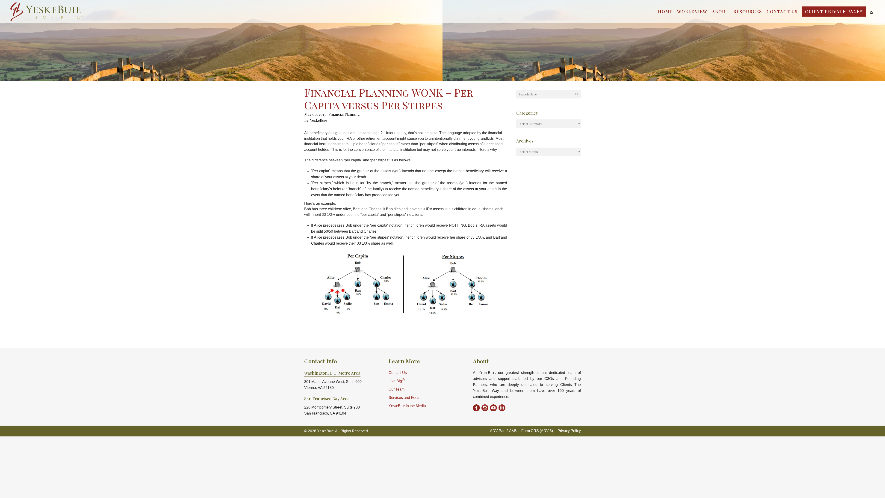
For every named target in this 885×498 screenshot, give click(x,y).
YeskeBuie (318, 120)
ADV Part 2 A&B (503, 431)
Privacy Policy (569, 431)
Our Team (396, 389)
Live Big (397, 380)
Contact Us (398, 373)
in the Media (407, 406)
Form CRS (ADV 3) (537, 431)
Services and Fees (404, 398)
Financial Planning (344, 114)
